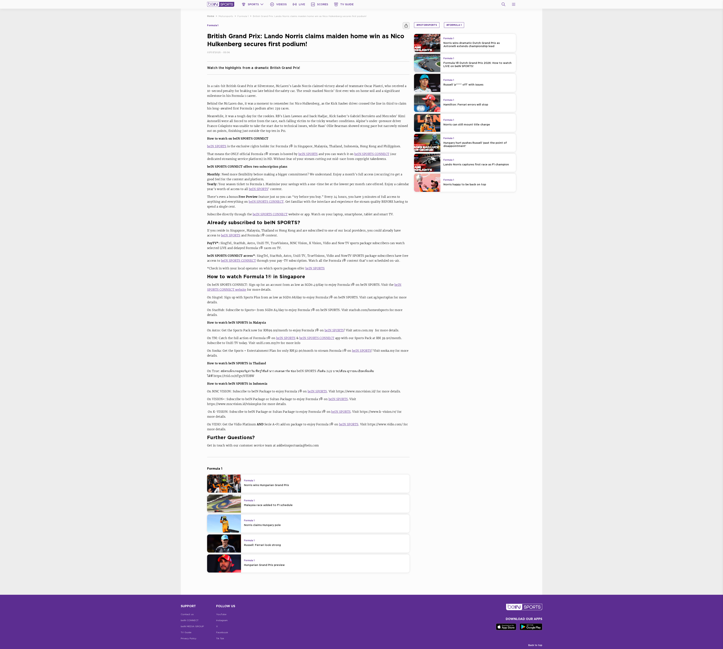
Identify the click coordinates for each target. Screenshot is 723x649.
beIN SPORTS (217, 146)
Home (210, 16)
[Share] (406, 25)
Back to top (535, 645)
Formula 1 (243, 16)
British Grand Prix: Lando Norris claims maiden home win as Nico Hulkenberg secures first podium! (309, 16)
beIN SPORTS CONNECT (371, 154)
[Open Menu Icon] (513, 4)
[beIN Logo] (220, 4)
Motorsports (226, 16)
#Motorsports (426, 25)
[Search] (503, 4)
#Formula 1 (454, 25)
